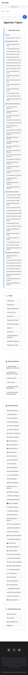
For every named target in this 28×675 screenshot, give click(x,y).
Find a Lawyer (10, 618)
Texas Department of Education (14, 175)
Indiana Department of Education (14, 130)
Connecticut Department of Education (13, 116)
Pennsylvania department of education (13, 167)
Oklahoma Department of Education (12, 163)
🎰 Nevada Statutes (12, 514)
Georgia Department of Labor (13, 51)
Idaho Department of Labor (13, 54)
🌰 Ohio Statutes (11, 543)
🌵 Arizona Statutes (12, 418)
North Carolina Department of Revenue (13, 279)
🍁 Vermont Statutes (12, 581)
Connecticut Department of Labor (13, 45)
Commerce (10, 331)
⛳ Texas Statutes (12, 573)
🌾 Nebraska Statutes (13, 511)
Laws (8, 35)
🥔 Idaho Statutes (11, 452)
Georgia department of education (12, 126)
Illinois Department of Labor (13, 57)
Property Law (10, 304)
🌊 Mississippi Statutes (13, 499)
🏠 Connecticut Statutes (13, 433)
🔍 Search (25, 17)
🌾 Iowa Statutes (11, 463)
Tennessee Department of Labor (13, 89)
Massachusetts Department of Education (14, 133)
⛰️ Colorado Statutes (12, 429)
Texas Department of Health (13, 242)
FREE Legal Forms (11, 614)
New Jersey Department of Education (13, 147)
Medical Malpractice (12, 621)
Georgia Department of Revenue (14, 260)
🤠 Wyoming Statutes (12, 600)
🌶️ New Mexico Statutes (13, 527)
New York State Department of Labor (14, 80)
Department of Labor (12, 320)
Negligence (10, 625)
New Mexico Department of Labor (13, 76)
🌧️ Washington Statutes (13, 588)
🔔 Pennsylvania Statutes (14, 554)
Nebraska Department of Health (14, 216)
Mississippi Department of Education (13, 142)
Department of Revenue (13, 252)
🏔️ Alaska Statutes (12, 414)
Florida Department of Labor (13, 48)
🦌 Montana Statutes (12, 507)
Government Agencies (13, 341)
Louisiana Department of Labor (14, 60)
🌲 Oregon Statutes (12, 550)
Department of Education (13, 103)
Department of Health (12, 191)
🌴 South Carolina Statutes (14, 562)
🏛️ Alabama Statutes (12, 410)
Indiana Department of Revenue (14, 265)
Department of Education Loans (14, 120)
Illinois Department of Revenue (14, 263)
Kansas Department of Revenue (14, 271)
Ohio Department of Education (14, 159)
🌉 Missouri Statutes (12, 503)
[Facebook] (8, 650)
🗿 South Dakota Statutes (14, 565)
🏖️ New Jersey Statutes (13, 524)
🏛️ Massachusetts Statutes (12, 487)
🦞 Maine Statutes (12, 478)
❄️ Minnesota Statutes (13, 495)
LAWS (2, 11)
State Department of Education (12, 336)
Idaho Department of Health (13, 200)
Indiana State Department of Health (13, 204)
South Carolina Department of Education (13, 171)
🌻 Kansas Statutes (12, 467)
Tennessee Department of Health (13, 238)
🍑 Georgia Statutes (12, 444)
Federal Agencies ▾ (14, 6)
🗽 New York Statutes (13, 531)
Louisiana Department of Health (14, 210)
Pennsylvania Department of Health (13, 229)
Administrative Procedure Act (13, 37)
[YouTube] (19, 650)
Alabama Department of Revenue (12, 256)
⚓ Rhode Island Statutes (13, 558)
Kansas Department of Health (13, 207)
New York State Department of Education (14, 155)
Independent (10, 300)
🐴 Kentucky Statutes (12, 471)
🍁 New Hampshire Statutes (12, 519)
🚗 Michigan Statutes (12, 492)
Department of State (12, 345)
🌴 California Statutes (13, 425)
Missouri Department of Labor (14, 68)
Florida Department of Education (14, 122)
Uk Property (10, 316)
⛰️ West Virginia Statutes (14, 592)
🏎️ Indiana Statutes (12, 460)
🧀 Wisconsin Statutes (13, 596)
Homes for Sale (11, 312)
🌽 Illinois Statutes (12, 456)
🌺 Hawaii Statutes (12, 448)
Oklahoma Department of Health (14, 226)
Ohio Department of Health (13, 223)
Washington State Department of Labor (14, 99)
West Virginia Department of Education (13, 187)
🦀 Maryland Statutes (13, 482)
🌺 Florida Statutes (12, 441)
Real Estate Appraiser (13, 308)
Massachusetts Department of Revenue (14, 275)
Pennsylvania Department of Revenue (13, 283)
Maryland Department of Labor (14, 62)
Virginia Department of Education (12, 179)
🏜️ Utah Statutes (11, 577)
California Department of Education (12, 112)
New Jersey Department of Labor (13, 72)
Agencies (9, 327)
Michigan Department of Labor (14, 65)
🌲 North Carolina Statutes (14, 535)
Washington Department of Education (13, 183)
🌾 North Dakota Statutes (14, 539)
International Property (13, 324)
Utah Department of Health (13, 245)
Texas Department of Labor (13, 93)
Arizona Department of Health (13, 194)
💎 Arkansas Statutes (12, 422)
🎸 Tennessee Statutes (13, 569)
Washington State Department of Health (14, 248)
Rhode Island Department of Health (13, 234)
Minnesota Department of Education (12, 138)
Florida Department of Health (13, 197)
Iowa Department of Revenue (13, 268)
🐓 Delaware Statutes (13, 437)
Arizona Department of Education (12, 107)
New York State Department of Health (14, 219)
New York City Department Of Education (13, 151)
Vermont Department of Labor (14, 96)
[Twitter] (14, 650)
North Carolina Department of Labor (13, 85)
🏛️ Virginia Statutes (12, 584)
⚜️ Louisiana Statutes (13, 475)
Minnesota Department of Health (14, 213)
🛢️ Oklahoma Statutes (13, 546)
